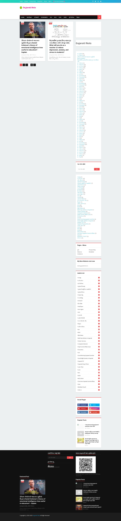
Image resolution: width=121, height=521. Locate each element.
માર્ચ (80, 74)
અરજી (79, 177)
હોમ (78, 250)
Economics (80, 216)
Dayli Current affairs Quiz (84, 214)
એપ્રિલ (81, 72)
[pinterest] (100, 1)
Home (21, 1)
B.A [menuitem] (51, 17)
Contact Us (87, 518)
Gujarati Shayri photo (83, 224)
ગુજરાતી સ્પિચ (80, 185)
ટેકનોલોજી (80, 188)
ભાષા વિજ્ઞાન (80, 192)
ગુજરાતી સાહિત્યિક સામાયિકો (84, 183)
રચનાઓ (79, 197)
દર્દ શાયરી (79, 189)
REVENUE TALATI (82, 236)
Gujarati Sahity (26, 55)
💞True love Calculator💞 (59, 1)
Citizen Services (81, 211)
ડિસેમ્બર (81, 55)
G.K (78, 217)
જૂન (80, 71)
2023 (80, 86)
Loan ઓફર (80, 225)
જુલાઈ (80, 69)
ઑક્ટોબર (81, 64)
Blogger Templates (48, 518)
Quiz (78, 235)
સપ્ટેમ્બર (81, 66)
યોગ (78, 196)
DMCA (50, 1)
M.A (78, 228)
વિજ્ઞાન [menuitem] (78, 17)
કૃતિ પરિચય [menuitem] (71, 17)
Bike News (80, 208)
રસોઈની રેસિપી (80, 199)
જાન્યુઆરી (82, 77)
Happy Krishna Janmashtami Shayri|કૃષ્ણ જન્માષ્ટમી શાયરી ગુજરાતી (92, 506)
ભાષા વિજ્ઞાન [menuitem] (29, 17)
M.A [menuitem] (55, 17)
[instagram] (98, 1)
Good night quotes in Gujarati (85, 221)
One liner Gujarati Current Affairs (86, 233)
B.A (78, 205)
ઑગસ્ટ (81, 68)
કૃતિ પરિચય (80, 180)
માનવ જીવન (80, 194)
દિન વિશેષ (79, 191)
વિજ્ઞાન (79, 202)
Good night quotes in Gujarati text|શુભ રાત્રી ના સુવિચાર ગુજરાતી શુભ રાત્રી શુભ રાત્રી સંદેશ (92, 441)
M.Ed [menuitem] (65, 17)
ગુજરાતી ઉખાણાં (81, 181)
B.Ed (78, 206)
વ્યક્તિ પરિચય (80, 203)
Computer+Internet (82, 213)
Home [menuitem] (22, 17)
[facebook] (93, 1)
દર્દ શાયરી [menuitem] (36, 17)
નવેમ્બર (81, 63)
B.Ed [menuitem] (60, 17)
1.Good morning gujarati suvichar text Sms (92, 425)
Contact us (80, 254)
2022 (80, 107)
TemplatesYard (32, 518)
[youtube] (94, 412)
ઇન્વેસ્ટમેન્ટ (80, 178)
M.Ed (78, 230)
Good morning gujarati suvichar (85, 219)
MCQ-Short (80, 231)
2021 (80, 125)
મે (79, 99)
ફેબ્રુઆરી (81, 75)
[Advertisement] (32, 463)
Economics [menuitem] (44, 17)
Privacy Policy (33, 1)
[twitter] (95, 1)
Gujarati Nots (36, 515)
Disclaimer (39, 1)
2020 (80, 146)
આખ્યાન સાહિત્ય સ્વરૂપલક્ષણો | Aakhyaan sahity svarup (92, 432)
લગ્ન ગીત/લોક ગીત (82, 200)
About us (79, 252)
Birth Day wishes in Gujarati (84, 210)
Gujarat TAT (80, 222)
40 (31, 65)
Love (78, 227)
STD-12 (79, 238)
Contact (26, 1)
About (45, 1)
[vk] (82, 412)
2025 (80, 53)
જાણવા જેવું (80, 186)
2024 (80, 78)
